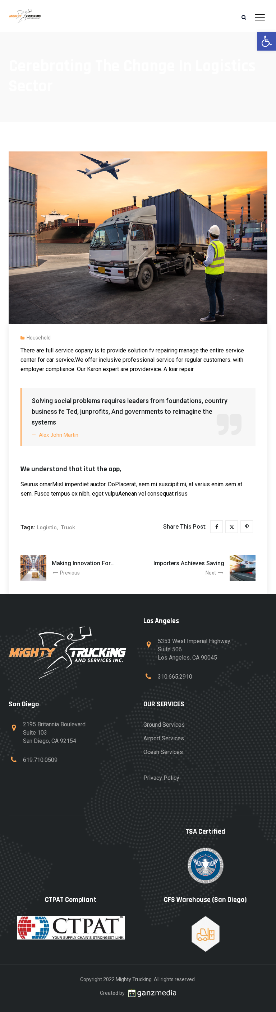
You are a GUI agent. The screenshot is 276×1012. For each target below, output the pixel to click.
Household (39, 338)
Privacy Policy (161, 777)
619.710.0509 (40, 759)
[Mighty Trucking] (25, 16)
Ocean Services (163, 752)
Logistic (47, 527)
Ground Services (164, 724)
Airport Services (163, 738)
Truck (68, 527)
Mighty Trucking (134, 979)
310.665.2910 (175, 676)
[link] (152, 993)
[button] (266, 41)
